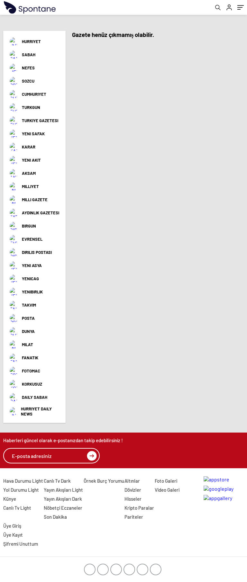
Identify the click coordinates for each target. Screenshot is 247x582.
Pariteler (133, 517)
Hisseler (133, 499)
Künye (9, 499)
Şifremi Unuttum (20, 544)
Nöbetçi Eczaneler (63, 508)
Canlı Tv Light (17, 508)
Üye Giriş (12, 526)
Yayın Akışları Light (63, 490)
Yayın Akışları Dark (63, 499)
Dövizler (132, 490)
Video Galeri (167, 490)
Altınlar (132, 481)
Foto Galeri (166, 481)
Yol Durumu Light (21, 490)
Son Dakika (55, 517)
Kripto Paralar (139, 508)
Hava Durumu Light (23, 481)
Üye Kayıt (13, 535)
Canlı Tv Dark (57, 481)
